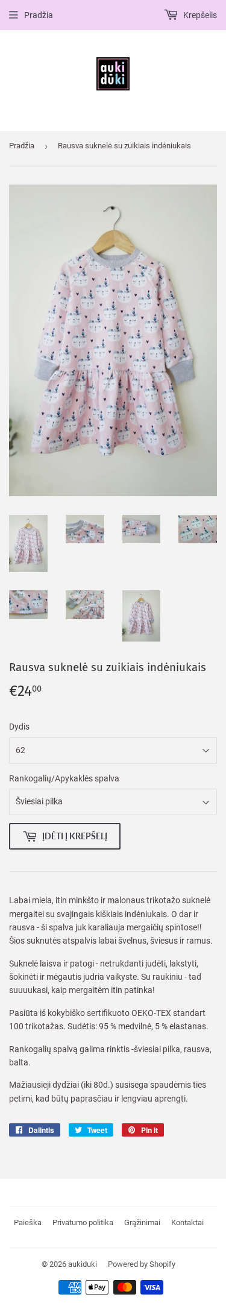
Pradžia (38, 15)
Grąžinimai (142, 1222)
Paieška (28, 1222)
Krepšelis (199, 15)
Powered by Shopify (141, 1264)
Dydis (19, 726)
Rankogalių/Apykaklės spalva (64, 778)
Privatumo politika (82, 1222)
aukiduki (82, 1264)
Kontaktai (187, 1222)
